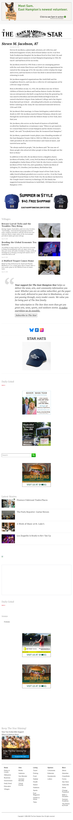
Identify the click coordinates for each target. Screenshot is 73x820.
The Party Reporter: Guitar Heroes (33, 512)
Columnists (51, 770)
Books (21, 770)
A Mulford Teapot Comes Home (18, 260)
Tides (35, 802)
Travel (35, 770)
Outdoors (36, 787)
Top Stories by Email (66, 804)
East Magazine (36, 794)
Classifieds (66, 776)
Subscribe (65, 785)
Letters (50, 779)
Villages (7, 789)
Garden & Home (36, 798)
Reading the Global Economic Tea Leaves (19, 243)
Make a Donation (65, 795)
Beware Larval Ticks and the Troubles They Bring (16, 224)
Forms (64, 779)
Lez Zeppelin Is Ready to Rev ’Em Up (34, 535)
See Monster (23, 776)
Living (35, 767)
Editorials (51, 773)
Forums (7, 622)
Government (8, 780)
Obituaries (7, 775)
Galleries (22, 773)
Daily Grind (8, 783)
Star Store (65, 782)
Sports (35, 790)
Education (7, 786)
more (3, 385)
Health (35, 782)
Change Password (65, 791)
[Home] (32, 34)
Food (35, 776)
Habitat (35, 779)
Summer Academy (65, 800)
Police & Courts (7, 771)
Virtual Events (21, 784)
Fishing (35, 773)
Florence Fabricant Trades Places (32, 500)
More (64, 767)
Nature (35, 785)
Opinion (50, 767)
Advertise (65, 773)
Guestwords (52, 776)
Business (7, 778)
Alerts (64, 787)
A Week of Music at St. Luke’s (30, 524)
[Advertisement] (36, 709)
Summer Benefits (21, 779)
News (6, 767)
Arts (20, 767)
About (64, 770)
